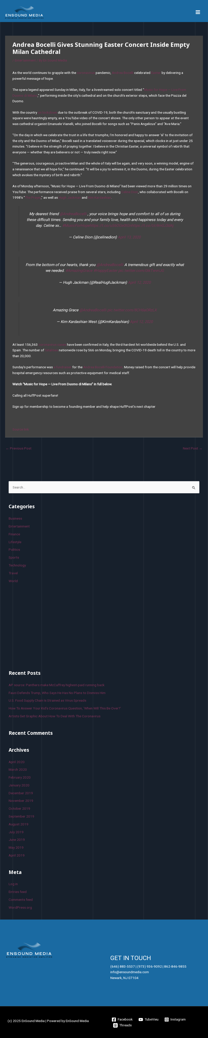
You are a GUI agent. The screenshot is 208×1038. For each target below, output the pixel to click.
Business (15, 518)
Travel (13, 573)
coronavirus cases (52, 344)
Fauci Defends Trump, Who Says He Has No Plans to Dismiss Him (57, 693)
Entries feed (18, 892)
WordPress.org (20, 907)
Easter (156, 73)
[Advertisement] (47, 625)
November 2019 (21, 801)
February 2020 (20, 777)
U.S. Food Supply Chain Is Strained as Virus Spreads (47, 700)
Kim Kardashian (99, 197)
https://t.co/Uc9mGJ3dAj (152, 225)
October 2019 (19, 808)
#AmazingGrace (78, 270)
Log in (13, 884)
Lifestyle (15, 542)
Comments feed (21, 900)
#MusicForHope (76, 225)
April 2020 (17, 762)
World (13, 581)
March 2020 (18, 769)
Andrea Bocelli (122, 73)
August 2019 (18, 824)
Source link (20, 429)
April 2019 (17, 855)
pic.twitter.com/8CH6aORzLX (132, 310)
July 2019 (16, 832)
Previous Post (18, 448)
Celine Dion (129, 192)
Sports (14, 557)
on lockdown (47, 112)
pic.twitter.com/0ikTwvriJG (141, 270)
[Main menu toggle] (198, 12)
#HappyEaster (105, 270)
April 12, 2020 (139, 282)
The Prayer (33, 197)
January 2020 (19, 785)
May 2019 (16, 847)
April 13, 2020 (129, 237)
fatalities (51, 350)
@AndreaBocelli (73, 214)
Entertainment (25, 60)
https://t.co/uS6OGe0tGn (110, 225)
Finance (14, 534)
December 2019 (21, 793)
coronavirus (86, 73)
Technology (17, 565)
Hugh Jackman (70, 197)
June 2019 (17, 840)
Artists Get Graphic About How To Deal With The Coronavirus (54, 716)
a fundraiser (63, 367)
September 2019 (21, 816)
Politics (14, 549)
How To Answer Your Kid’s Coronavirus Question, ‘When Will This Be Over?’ (65, 708)
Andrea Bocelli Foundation (103, 367)
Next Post (192, 448)
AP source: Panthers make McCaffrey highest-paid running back (57, 685)
